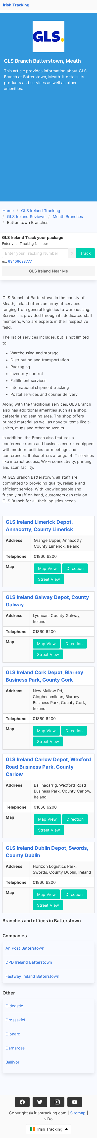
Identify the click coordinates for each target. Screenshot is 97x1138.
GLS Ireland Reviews (26, 216)
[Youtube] (74, 1102)
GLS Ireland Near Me (48, 271)
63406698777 (20, 261)
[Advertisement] (48, 151)
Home (8, 210)
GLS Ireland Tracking (40, 210)
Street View (49, 579)
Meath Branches (68, 216)
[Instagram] (57, 1102)
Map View (47, 568)
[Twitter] (40, 1102)
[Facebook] (22, 1102)
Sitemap (78, 1112)
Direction (75, 568)
